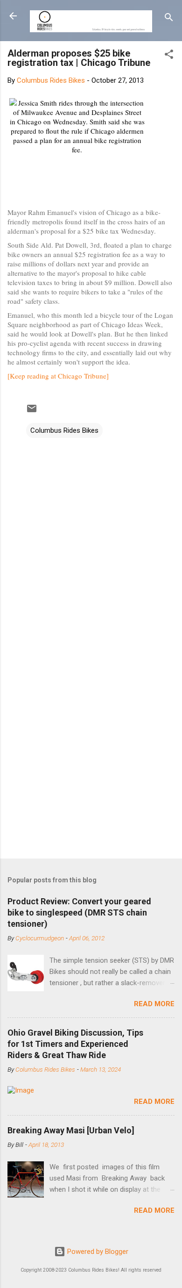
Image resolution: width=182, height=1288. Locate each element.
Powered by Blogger (96, 1251)
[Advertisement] (91, 752)
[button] (169, 56)
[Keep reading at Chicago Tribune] (58, 375)
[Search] (169, 19)
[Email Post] (31, 412)
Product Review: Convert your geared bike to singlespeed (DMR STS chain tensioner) (79, 912)
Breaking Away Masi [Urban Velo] (70, 1130)
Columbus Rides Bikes (64, 430)
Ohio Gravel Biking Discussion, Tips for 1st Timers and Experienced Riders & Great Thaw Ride (75, 1044)
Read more (154, 1004)
